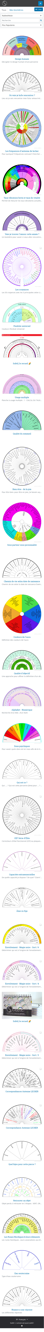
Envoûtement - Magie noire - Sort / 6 (22, 947)
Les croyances (22, 289)
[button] (5, 347)
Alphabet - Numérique (22, 710)
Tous (4, 10)
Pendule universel (22, 326)
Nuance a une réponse (22, 1309)
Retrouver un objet (22, 1200)
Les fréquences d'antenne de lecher (22, 151)
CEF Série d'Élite (22, 838)
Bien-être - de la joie (22, 489)
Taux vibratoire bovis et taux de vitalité (22, 197)
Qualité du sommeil (22, 433)
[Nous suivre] (22, 1326)
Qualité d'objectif (22, 673)
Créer (39, 9)
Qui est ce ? (22, 782)
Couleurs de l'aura (22, 637)
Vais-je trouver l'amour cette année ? (22, 234)
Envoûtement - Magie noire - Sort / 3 (22, 1055)
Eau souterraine (22, 1273)
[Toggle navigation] (40, 3)
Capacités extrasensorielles (22, 874)
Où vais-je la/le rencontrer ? (22, 95)
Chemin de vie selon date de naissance (22, 581)
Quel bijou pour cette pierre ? (22, 1164)
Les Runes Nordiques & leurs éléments (22, 1237)
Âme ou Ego (22, 911)
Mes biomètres (16, 10)
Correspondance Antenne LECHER (22, 1127)
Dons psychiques (22, 746)
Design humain (22, 59)
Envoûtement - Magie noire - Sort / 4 (22, 983)
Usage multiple (22, 397)
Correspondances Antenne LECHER (21, 1091)
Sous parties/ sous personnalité (22, 545)
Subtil (12, 1323)
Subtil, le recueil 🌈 (22, 363)
